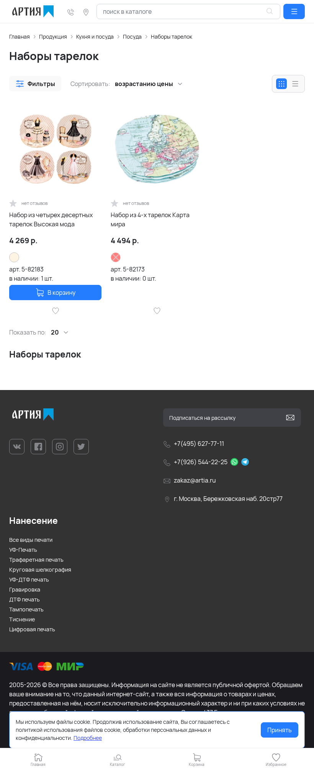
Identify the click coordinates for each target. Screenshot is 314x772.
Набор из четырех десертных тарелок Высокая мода (51, 219)
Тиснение (22, 619)
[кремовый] (14, 257)
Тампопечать (26, 609)
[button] (294, 11)
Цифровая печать (32, 629)
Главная (19, 36)
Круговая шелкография (40, 569)
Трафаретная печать (36, 559)
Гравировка (24, 589)
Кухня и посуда (95, 36)
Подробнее (88, 737)
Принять (279, 730)
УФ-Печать (23, 549)
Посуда (132, 36)
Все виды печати (30, 539)
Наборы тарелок (171, 36)
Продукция (53, 36)
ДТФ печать (24, 599)
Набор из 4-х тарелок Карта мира (150, 219)
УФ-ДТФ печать (29, 579)
